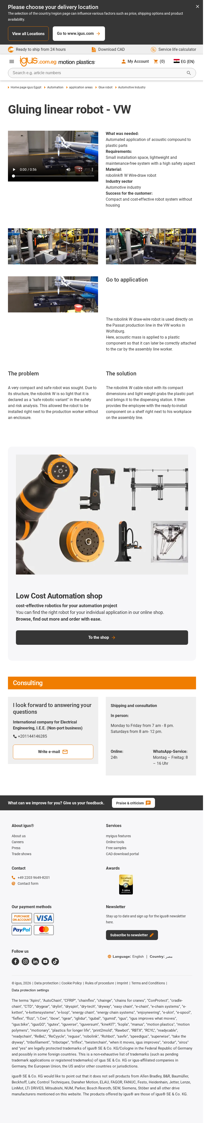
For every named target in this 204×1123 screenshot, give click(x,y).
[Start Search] (189, 73)
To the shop (98, 637)
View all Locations (28, 33)
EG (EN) (188, 61)
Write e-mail (49, 751)
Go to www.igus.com (75, 33)
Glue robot (105, 87)
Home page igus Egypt (26, 87)
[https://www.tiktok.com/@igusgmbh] (55, 961)
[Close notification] (197, 7)
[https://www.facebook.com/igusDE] (15, 961)
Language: (128, 956)
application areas (81, 87)
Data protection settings (30, 990)
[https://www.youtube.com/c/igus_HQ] (45, 961)
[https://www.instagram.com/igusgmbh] (25, 961)
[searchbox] (98, 72)
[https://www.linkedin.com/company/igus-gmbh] (35, 961)
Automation (55, 87)
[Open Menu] (11, 61)
